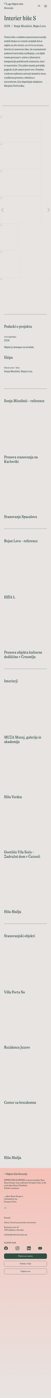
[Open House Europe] (25, 1283)
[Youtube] (42, 1248)
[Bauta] (25, 1374)
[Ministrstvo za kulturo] (25, 1295)
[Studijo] (25, 1386)
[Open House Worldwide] (25, 1289)
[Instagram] (20, 1248)
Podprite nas (25, 1271)
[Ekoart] (25, 1337)
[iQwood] (25, 1344)
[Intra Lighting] (25, 1313)
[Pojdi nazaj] (2, 210)
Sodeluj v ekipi (25, 1264)
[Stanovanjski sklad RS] (25, 1331)
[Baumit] (25, 1350)
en (39, 6)
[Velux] (25, 1319)
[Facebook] (8, 1248)
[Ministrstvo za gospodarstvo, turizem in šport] (25, 1301)
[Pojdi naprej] (48, 210)
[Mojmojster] (25, 1380)
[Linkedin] (31, 1248)
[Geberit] (25, 1368)
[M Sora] (25, 1325)
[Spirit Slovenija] (25, 1307)
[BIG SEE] (25, 1392)
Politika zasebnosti (11, 1188)
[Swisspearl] (25, 1356)
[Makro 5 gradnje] (25, 1362)
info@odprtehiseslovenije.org (15, 1235)
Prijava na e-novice (25, 1256)
